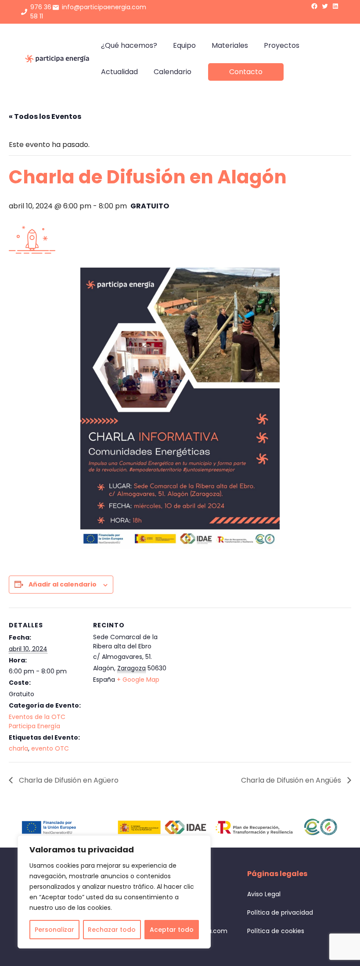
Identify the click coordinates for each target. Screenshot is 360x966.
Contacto (246, 72)
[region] (114, 891)
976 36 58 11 (40, 12)
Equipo (184, 45)
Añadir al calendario (63, 584)
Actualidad (119, 72)
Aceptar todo (172, 929)
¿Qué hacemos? (129, 45)
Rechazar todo (112, 929)
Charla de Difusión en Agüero (68, 780)
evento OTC (50, 748)
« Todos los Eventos (45, 116)
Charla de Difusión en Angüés (292, 780)
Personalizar (54, 929)
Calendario (172, 72)
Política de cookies (275, 931)
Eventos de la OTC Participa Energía (37, 721)
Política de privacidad (280, 912)
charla (18, 748)
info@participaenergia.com (104, 7)
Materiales (230, 45)
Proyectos (281, 45)
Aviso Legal (264, 894)
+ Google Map (138, 679)
